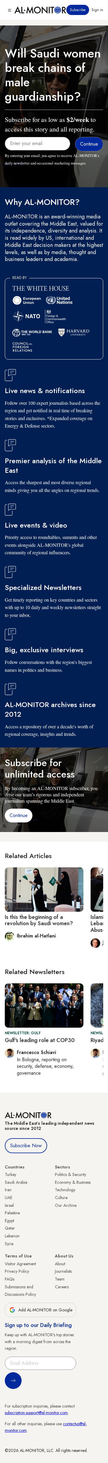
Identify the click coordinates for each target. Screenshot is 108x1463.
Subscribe (78, 10)
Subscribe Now (26, 1145)
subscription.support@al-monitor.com (36, 1413)
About (60, 1264)
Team (59, 1279)
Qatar (10, 1228)
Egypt (9, 1221)
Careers (62, 1287)
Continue (19, 815)
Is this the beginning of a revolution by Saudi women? (39, 920)
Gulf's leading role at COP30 (40, 1040)
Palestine (12, 1213)
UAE (8, 1198)
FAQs (9, 1279)
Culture (61, 1198)
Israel (9, 1205)
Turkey (10, 1174)
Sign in (97, 10)
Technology (65, 1190)
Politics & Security (70, 1174)
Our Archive (65, 1205)
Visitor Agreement (20, 1264)
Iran (8, 1190)
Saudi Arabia (16, 1182)
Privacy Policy (17, 1271)
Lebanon (12, 1236)
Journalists (63, 1271)
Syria (9, 1244)
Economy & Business (73, 1182)
